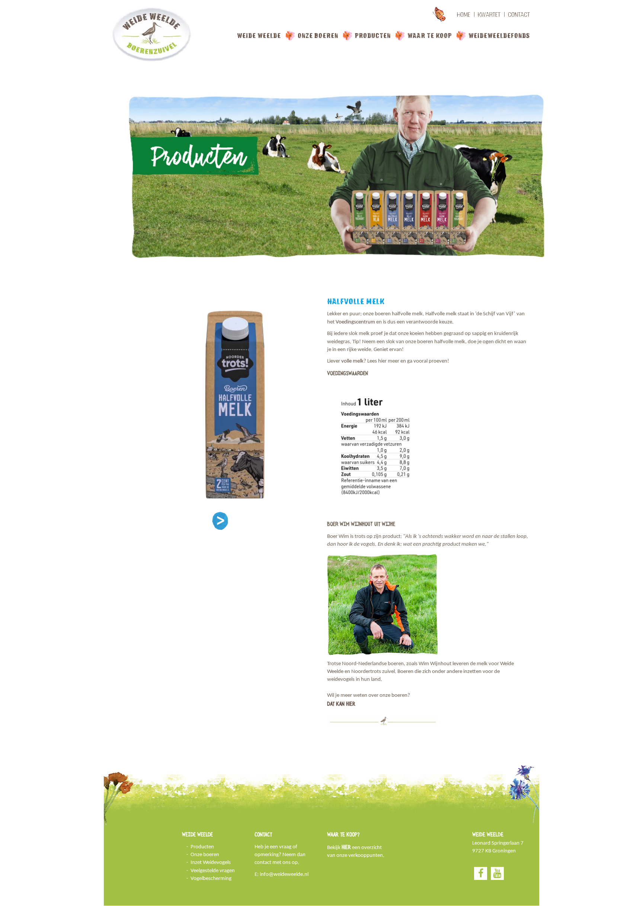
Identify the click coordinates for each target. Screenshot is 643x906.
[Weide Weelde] (152, 34)
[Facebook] (480, 873)
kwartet (489, 14)
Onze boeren (318, 35)
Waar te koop (429, 35)
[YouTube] (497, 873)
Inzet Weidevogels (211, 862)
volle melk (352, 361)
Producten (373, 35)
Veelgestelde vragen (213, 871)
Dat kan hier (341, 704)
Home (463, 14)
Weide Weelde (259, 35)
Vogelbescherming (211, 878)
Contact (519, 14)
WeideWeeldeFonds (499, 35)
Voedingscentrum (355, 322)
